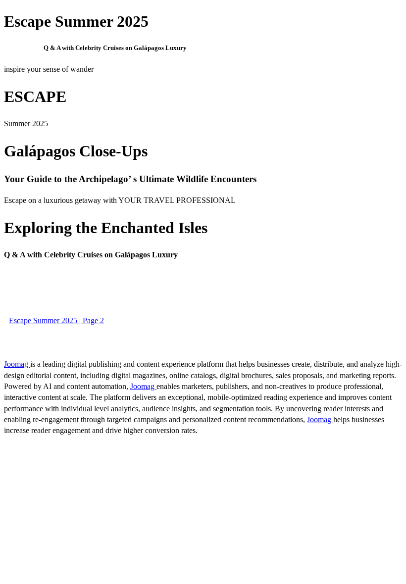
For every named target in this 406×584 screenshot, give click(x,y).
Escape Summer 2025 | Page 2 (56, 320)
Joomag (17, 364)
